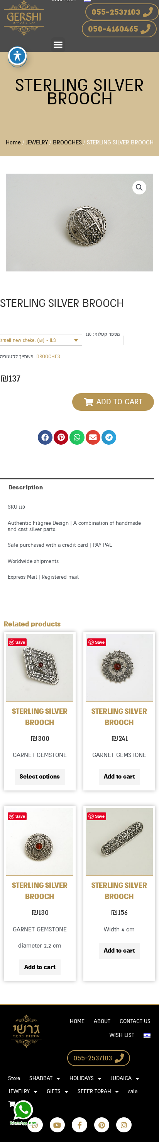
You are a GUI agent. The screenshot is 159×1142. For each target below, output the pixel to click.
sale (132, 1091)
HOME (77, 1021)
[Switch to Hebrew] (147, 1035)
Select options (40, 776)
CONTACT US (135, 1021)
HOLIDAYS (81, 1078)
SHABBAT (40, 1078)
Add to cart (119, 776)
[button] (58, 44)
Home (13, 142)
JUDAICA (121, 1078)
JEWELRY (37, 142)
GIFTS (54, 1091)
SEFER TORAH (94, 1091)
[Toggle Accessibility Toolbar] (17, 56)
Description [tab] (25, 487)
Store (14, 1078)
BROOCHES (67, 142)
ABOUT (102, 1021)
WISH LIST (122, 1035)
